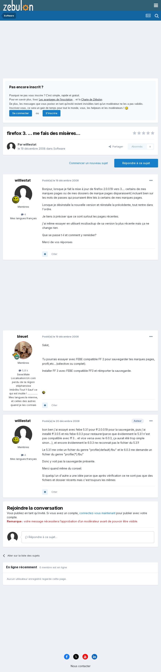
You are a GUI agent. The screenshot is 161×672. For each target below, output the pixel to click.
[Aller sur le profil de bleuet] (23, 350)
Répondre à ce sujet (136, 163)
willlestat (29, 144)
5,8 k (24, 370)
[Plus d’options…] (151, 180)
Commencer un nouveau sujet (88, 163)
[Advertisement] (49, 51)
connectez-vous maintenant (97, 513)
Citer (54, 254)
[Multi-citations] (45, 254)
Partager (117, 146)
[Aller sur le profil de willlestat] (11, 146)
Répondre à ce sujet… (42, 537)
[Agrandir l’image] (43, 392)
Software (59, 148)
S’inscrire (51, 113)
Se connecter (20, 113)
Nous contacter (81, 666)
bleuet (22, 336)
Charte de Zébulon (91, 99)
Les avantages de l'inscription (55, 99)
